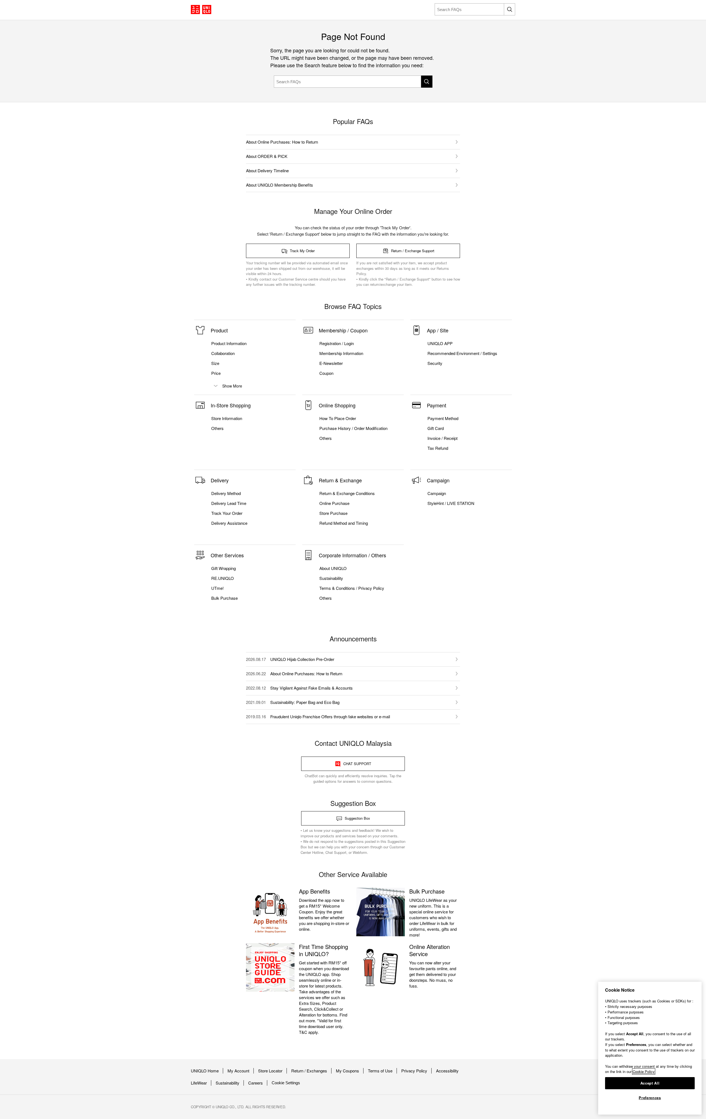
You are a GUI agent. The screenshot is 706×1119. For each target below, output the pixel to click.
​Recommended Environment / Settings (462, 353)
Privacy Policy (414, 1071)
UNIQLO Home (205, 1071)
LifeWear (199, 1083)
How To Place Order (337, 418)
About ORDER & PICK (266, 156)
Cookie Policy (644, 1071)
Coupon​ (326, 373)
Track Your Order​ (226, 513)
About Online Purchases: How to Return (282, 142)
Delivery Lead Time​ (228, 503)
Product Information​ (229, 343)
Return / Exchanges (309, 1071)
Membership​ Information (341, 353)
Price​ (216, 373)
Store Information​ (226, 418)
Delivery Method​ (226, 493)
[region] (650, 1048)
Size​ (215, 363)
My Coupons (347, 1071)
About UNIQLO (333, 568)
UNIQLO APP (440, 343)
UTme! (217, 588)
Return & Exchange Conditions (347, 493)
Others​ (217, 428)
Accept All (650, 1083)
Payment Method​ (442, 418)
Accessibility (447, 1071)
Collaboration (223, 353)
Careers (255, 1083)
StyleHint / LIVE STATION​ (450, 503)
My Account (238, 1071)
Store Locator (270, 1071)
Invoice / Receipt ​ (443, 438)
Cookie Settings (286, 1082)
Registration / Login (336, 343)
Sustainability (227, 1083)
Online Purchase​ (334, 503)
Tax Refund (437, 448)
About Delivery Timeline (267, 170)
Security (434, 363)
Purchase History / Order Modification (353, 428)
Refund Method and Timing (343, 523)
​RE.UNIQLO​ (222, 578)
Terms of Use (380, 1071)
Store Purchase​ (333, 513)
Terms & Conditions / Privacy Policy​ (351, 588)
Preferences (650, 1097)
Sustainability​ (331, 578)
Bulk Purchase (224, 598)
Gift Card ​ (436, 428)
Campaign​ (436, 493)
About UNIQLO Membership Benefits (279, 185)
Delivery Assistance (229, 523)
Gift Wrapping (223, 568)
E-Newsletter (331, 363)
